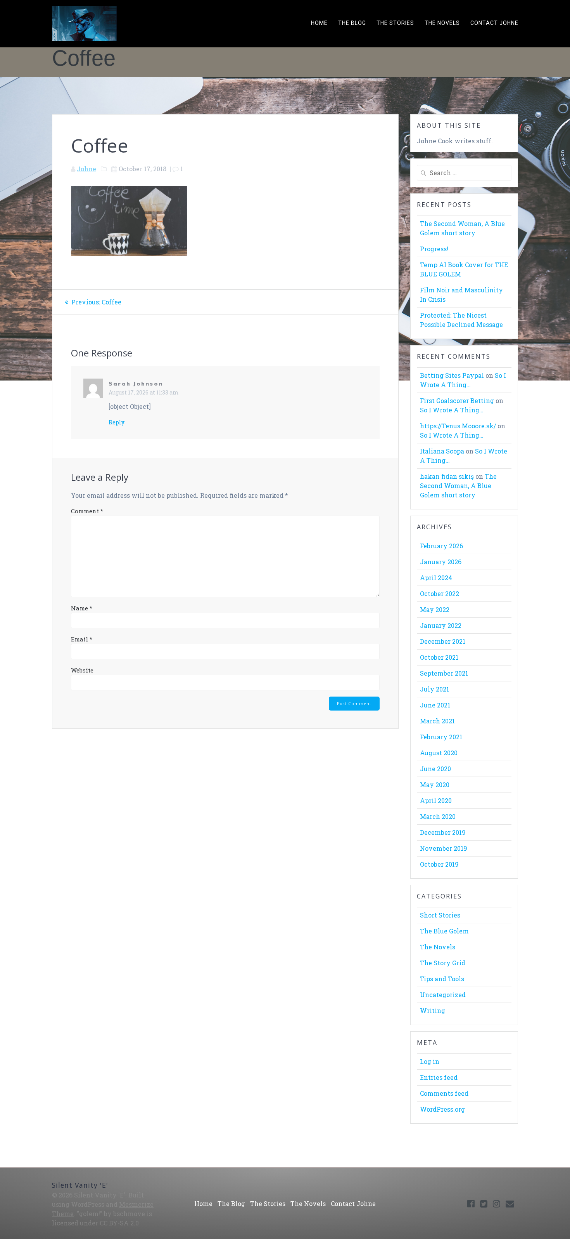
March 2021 (437, 721)
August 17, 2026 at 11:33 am (144, 392)
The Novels (442, 23)
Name (81, 608)
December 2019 (443, 832)
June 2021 (435, 705)
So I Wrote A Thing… (452, 410)
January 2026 (440, 562)
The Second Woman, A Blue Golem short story (458, 485)
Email (81, 639)
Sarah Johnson (136, 383)
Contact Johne (494, 23)
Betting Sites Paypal (452, 375)
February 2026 (441, 546)
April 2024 (436, 577)
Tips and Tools (442, 979)
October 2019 (439, 864)
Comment (87, 511)
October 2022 (439, 593)
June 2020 (435, 769)
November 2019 (443, 848)
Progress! (434, 249)
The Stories (395, 23)
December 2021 (442, 641)
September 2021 (444, 673)
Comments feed (444, 1093)
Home (319, 23)
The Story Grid (442, 963)
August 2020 (439, 753)
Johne (86, 169)
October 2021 (439, 657)
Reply (116, 422)
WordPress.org (442, 1109)
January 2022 (440, 625)
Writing (432, 1010)
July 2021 (434, 689)
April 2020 (436, 800)
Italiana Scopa (442, 451)
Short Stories (440, 915)
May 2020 (434, 784)
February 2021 (441, 737)
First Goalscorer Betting (457, 400)
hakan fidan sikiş (447, 476)
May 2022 (434, 609)
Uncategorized (443, 995)
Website (82, 670)
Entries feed (439, 1077)
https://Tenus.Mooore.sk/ (458, 426)
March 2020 (438, 816)
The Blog (352, 23)
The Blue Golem (444, 931)
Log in (429, 1061)
